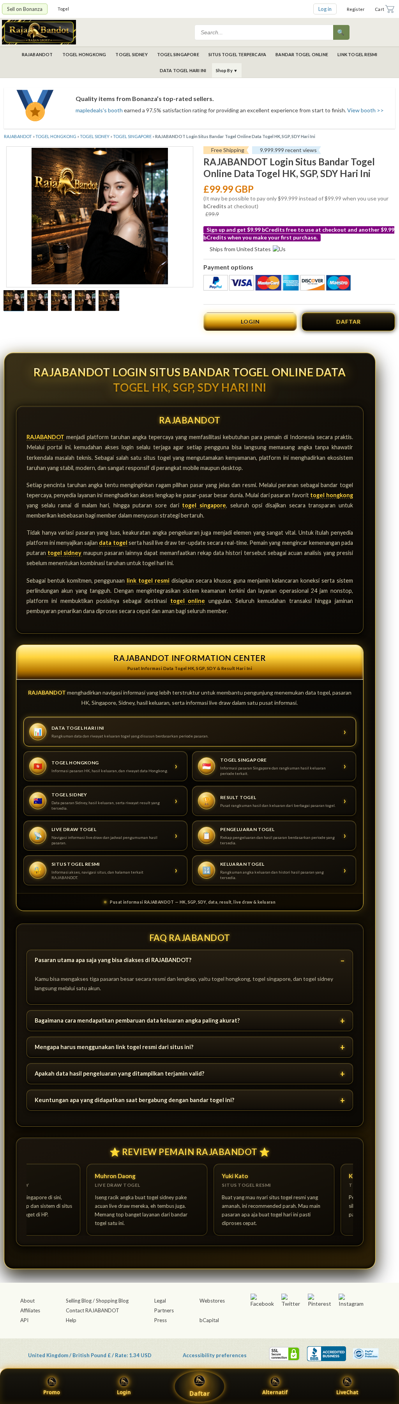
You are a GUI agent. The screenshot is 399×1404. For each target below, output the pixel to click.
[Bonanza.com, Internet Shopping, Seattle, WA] (326, 1353)
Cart (379, 9)
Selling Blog (79, 1301)
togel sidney (64, 553)
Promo (51, 1392)
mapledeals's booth (99, 110)
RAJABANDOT (37, 54)
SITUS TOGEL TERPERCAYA (237, 54)
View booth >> (365, 110)
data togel (113, 542)
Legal (160, 1301)
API (24, 1320)
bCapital (209, 1320)
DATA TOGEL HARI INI (183, 70)
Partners (164, 1310)
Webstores (212, 1301)
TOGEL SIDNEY (131, 54)
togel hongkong (331, 495)
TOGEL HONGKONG (84, 54)
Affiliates (30, 1310)
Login (124, 1392)
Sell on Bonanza (24, 9)
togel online (187, 600)
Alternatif (275, 1392)
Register (356, 9)
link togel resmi (148, 580)
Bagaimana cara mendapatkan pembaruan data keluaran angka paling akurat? (137, 1020)
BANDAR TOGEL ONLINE (301, 54)
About (27, 1301)
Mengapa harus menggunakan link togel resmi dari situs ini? (114, 1047)
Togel (63, 8)
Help (71, 1320)
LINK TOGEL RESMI (357, 54)
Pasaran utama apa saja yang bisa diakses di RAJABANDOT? (113, 960)
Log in (325, 9)
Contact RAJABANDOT (92, 1310)
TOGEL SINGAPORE (178, 54)
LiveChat (347, 1392)
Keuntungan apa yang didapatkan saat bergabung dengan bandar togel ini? (134, 1100)
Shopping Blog (112, 1301)
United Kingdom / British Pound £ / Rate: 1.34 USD (90, 1355)
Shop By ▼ (227, 70)
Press (160, 1320)
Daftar (199, 1393)
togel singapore (204, 505)
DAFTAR (348, 321)
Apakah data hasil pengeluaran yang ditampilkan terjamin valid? (119, 1073)
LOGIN (250, 321)
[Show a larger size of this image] (14, 301)
